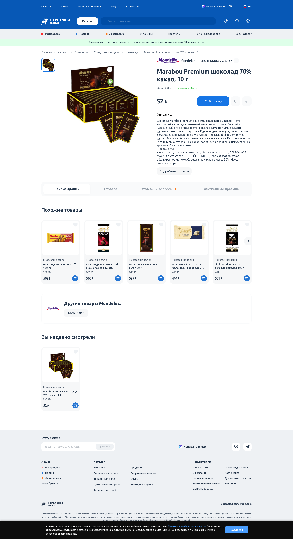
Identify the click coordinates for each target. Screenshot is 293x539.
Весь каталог (243, 33)
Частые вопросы (203, 478)
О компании (200, 472)
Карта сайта (232, 472)
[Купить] (75, 278)
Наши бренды (49, 483)
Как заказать (201, 467)
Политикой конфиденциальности (187, 526)
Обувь (134, 478)
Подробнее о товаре (174, 171)
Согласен (236, 529)
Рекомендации (67, 189)
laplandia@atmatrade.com (236, 503)
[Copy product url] (247, 101)
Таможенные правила (220, 189)
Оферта (46, 6)
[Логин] (226, 21)
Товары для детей (105, 489)
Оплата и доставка (89, 6)
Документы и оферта (238, 478)
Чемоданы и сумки (142, 484)
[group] (60, 252)
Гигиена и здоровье (208, 33)
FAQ (113, 6)
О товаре (110, 189)
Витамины (146, 33)
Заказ (64, 6)
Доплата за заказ (203, 488)
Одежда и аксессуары (107, 484)
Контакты (132, 6)
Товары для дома (104, 478)
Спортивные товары (143, 473)
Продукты (174, 33)
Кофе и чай (76, 313)
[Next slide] (248, 241)
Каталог (87, 21)
